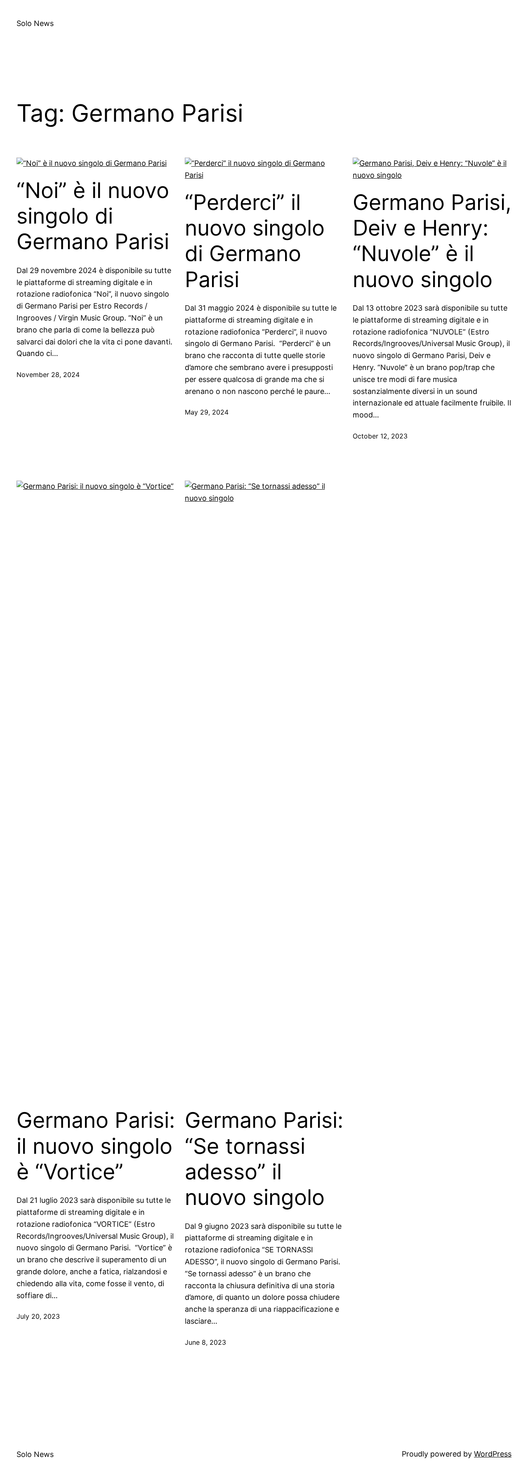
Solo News (35, 23)
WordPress (493, 1454)
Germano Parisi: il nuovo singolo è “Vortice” (95, 1146)
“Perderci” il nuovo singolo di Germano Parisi (255, 241)
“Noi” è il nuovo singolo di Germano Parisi (92, 216)
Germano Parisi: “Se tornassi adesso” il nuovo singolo (264, 1159)
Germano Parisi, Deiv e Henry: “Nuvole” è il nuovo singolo (432, 241)
